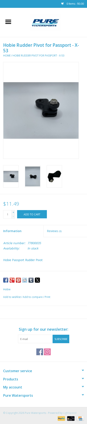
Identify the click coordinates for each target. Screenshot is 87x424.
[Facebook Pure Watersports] (39, 351)
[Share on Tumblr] (31, 280)
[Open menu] (8, 21)
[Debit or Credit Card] (70, 418)
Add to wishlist (12, 297)
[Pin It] (18, 280)
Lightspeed (69, 413)
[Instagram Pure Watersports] (47, 351)
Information (12, 231)
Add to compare (33, 297)
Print (47, 297)
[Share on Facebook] (5, 280)
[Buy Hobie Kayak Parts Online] (52, 22)
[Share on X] (37, 280)
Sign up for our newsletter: (43, 329)
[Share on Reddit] (24, 280)
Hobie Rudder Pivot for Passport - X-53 (38, 55)
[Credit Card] (79, 418)
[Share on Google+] (12, 280)
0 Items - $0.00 (75, 4)
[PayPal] (61, 418)
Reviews (54, 231)
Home (7, 55)
